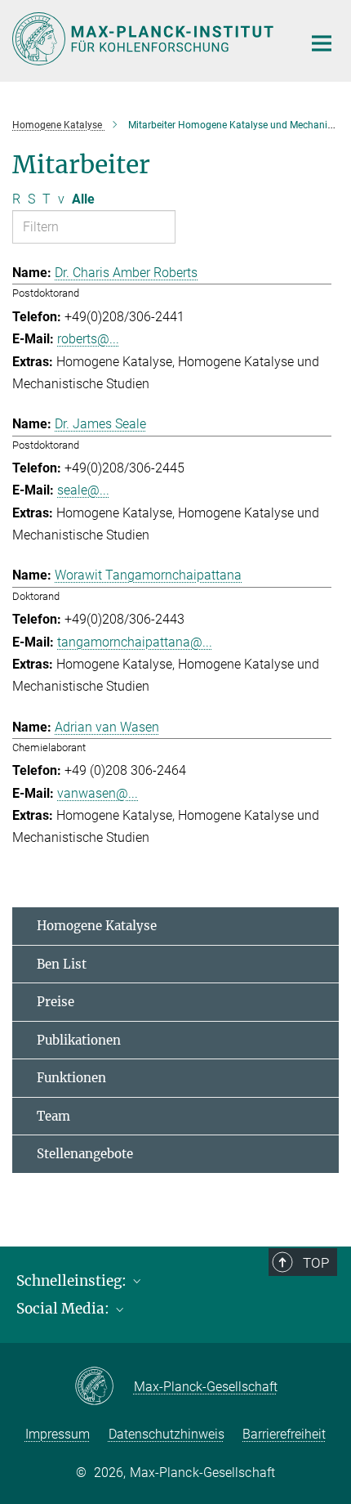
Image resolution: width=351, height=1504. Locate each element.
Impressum (57, 1434)
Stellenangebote (85, 1154)
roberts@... (88, 339)
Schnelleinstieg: (73, 1281)
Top (316, 1263)
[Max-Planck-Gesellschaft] (104, 1387)
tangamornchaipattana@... (134, 642)
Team (53, 1116)
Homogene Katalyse (97, 925)
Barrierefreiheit (284, 1434)
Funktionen (71, 1077)
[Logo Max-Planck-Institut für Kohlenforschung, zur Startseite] (145, 38)
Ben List (62, 964)
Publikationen (79, 1040)
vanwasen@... (97, 793)
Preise (55, 1001)
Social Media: (64, 1308)
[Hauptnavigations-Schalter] (321, 43)
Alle (83, 199)
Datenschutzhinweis (166, 1434)
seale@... (83, 490)
